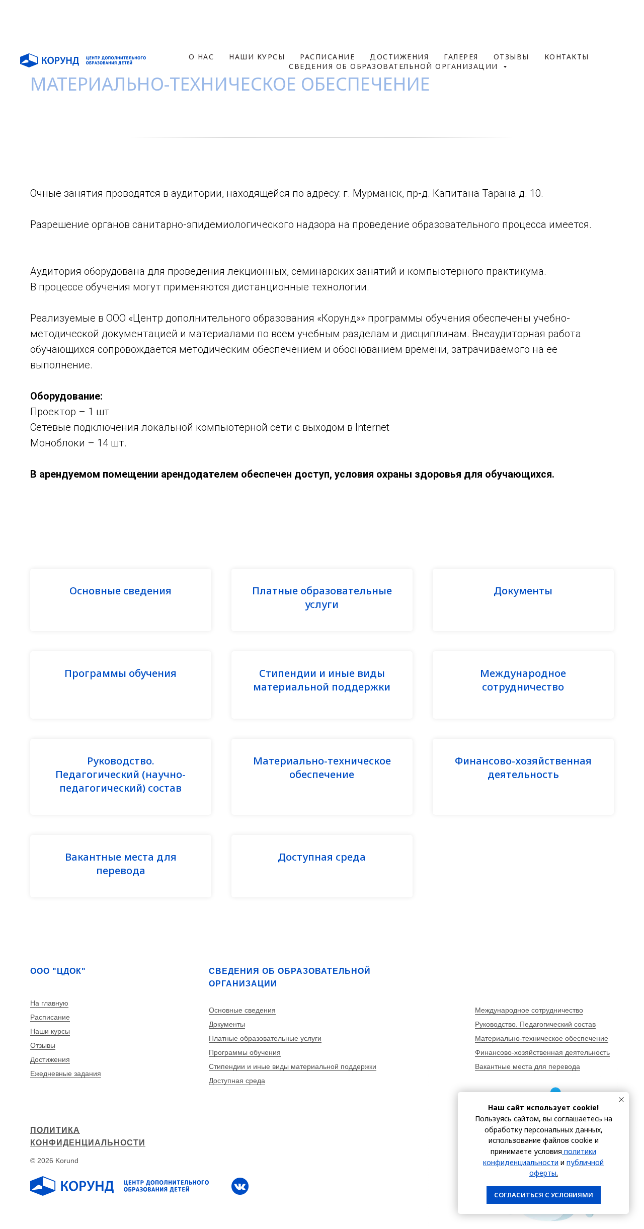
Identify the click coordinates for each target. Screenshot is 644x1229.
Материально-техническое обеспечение (322, 767)
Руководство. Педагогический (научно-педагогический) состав (120, 774)
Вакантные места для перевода (121, 863)
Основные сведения (120, 590)
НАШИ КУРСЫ (138, 19)
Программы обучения (120, 673)
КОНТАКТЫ (555, 19)
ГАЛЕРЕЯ (409, 19)
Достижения (50, 1059)
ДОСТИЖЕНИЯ (325, 19)
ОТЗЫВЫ (479, 19)
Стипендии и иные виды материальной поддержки (321, 680)
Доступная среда (322, 857)
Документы (523, 590)
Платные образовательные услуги (322, 597)
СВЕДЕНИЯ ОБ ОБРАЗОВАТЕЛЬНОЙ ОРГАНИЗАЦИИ (328, 30)
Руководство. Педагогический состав (535, 1024)
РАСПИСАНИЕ (231, 19)
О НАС (63, 19)
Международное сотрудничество (523, 680)
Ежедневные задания (65, 1073)
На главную (49, 1003)
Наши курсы (50, 1031)
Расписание (50, 1017)
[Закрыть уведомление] (621, 1100)
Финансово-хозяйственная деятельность (523, 767)
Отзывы (42, 1045)
